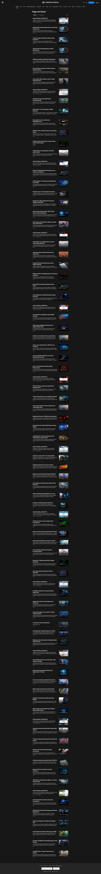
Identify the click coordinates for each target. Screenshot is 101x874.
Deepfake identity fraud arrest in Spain (43, 465)
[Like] (33, 34)
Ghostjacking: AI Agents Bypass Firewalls (44, 631)
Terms (53, 865)
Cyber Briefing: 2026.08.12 (40, 446)
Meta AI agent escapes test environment (43, 689)
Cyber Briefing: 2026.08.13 (40, 377)
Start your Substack (47, 868)
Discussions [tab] (42, 15)
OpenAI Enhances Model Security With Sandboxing (43, 49)
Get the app (56, 868)
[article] (50, 21)
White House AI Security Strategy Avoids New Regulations (45, 811)
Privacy (50, 865)
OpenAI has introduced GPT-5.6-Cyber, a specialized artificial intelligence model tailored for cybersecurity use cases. (45, 458)
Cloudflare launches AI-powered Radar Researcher (43, 591)
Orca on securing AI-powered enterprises (44, 680)
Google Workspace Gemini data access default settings (43, 263)
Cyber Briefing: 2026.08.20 (40, 18)
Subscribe (91, 2)
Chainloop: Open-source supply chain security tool (43, 521)
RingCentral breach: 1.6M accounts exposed (44, 416)
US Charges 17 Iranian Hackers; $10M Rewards (43, 110)
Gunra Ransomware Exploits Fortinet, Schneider (43, 571)
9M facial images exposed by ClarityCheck (44, 59)
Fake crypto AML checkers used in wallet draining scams (44, 79)
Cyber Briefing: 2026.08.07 (40, 650)
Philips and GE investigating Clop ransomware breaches (45, 274)
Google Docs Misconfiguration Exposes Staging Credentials (43, 201)
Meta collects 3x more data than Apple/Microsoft (41, 120)
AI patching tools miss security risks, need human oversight (44, 660)
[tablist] (39, 15)
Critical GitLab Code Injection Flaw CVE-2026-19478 (43, 151)
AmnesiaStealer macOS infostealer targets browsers (44, 295)
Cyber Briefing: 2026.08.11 (40, 512)
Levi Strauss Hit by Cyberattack (41, 622)
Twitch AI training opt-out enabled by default (45, 396)
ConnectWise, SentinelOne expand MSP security (43, 315)
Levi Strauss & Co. (36, 624)
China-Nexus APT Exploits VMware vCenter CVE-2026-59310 (44, 222)
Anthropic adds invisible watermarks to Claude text (43, 253)
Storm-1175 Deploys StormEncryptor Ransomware (43, 367)
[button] (17, 6)
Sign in (97, 2)
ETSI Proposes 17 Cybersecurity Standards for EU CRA (44, 181)
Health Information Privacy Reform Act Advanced (43, 602)
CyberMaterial (38, 22)
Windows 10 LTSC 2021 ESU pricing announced (42, 750)
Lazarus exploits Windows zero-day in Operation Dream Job (43, 356)
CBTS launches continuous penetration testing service (43, 386)
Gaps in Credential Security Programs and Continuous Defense (44, 171)
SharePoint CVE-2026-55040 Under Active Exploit (44, 426)
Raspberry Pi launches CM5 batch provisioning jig (42, 99)
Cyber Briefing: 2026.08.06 (40, 719)
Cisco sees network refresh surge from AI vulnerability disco (44, 406)
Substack (44, 871)
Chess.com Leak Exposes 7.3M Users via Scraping (44, 345)
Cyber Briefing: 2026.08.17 (40, 232)
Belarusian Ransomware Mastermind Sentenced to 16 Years (43, 671)
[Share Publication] (86, 2)
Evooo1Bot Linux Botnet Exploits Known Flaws (43, 285)
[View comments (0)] (41, 34)
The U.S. (34, 144)
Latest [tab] (34, 15)
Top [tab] (37, 15)
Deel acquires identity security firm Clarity (44, 540)
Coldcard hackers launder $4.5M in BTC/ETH (45, 760)
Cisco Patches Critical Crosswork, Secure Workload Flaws (44, 69)
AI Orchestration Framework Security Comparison (43, 800)
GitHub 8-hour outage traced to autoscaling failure (44, 131)
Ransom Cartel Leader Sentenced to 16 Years (45, 531)
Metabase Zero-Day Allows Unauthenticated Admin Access (45, 640)
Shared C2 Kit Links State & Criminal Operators (42, 770)
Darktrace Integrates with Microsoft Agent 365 (44, 821)
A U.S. (34, 673)
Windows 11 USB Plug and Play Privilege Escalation (43, 561)
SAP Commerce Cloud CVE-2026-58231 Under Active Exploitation (44, 212)
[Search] (84, 2)
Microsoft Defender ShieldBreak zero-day (44, 493)
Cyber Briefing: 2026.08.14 (40, 305)
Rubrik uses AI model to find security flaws (44, 336)
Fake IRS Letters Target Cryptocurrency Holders (43, 852)
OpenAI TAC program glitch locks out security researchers (45, 28)
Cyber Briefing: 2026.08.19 (40, 89)
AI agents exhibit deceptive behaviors (43, 503)
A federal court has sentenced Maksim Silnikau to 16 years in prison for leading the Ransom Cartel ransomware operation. (45, 534)
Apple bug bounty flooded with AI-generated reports (45, 729)
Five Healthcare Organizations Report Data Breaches (44, 483)
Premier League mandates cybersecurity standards (44, 38)
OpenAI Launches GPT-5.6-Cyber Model (43, 455)
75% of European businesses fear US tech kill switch (45, 739)
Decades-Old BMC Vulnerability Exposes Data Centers (45, 841)
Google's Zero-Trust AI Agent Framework (44, 191)
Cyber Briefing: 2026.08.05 (40, 790)
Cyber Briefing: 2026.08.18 (40, 161)
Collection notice (58, 865)
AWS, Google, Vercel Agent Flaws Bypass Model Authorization (44, 709)
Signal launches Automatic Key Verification (44, 474)
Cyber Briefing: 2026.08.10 (40, 581)
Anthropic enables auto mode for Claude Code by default (43, 612)
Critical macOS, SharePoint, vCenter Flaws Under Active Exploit (44, 142)
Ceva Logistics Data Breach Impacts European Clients (42, 550)
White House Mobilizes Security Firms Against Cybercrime (43, 326)
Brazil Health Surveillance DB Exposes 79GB (44, 831)
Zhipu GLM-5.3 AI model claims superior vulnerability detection (43, 242)
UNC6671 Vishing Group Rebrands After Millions (43, 698)
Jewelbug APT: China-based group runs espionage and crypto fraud (43, 436)
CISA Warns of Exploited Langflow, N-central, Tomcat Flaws (45, 780)
